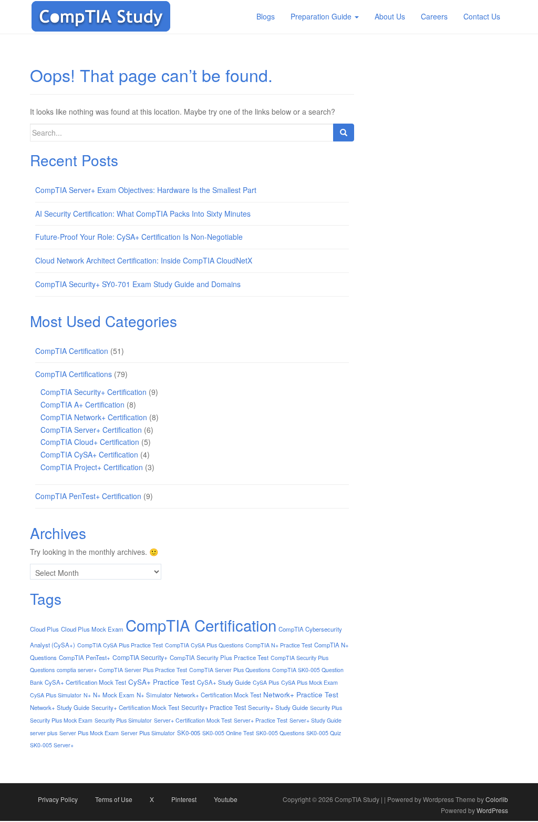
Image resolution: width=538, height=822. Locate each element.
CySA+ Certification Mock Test (85, 682)
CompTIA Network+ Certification (93, 417)
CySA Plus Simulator (55, 695)
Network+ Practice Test (300, 694)
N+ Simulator (154, 695)
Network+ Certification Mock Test (217, 695)
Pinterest (183, 799)
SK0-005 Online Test (228, 733)
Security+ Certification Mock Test (135, 707)
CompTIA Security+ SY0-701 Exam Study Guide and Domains (138, 284)
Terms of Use (113, 799)
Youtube (225, 799)
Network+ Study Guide (59, 707)
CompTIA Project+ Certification (91, 467)
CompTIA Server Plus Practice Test (143, 670)
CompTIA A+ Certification (82, 404)
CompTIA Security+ (140, 657)
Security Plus (326, 708)
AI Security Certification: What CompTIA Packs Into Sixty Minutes (143, 213)
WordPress (492, 810)
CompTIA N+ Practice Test (278, 645)
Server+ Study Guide (315, 720)
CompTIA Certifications (73, 374)
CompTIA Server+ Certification (91, 429)
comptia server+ (77, 670)
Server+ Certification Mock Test (193, 720)
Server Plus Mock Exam (89, 733)
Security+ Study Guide (278, 707)
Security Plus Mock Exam (61, 720)
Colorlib (496, 799)
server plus (43, 733)
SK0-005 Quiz (323, 733)
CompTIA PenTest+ (84, 657)
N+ (87, 695)
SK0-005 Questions (280, 733)
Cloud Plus (44, 629)
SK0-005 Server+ (52, 745)
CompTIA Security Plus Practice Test (219, 657)
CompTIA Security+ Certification (93, 392)
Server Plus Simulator (148, 733)
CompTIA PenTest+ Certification (88, 496)
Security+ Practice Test (213, 707)
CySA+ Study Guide (224, 682)
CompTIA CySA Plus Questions (204, 645)
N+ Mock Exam (113, 695)
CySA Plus (266, 682)
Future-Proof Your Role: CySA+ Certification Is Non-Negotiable (139, 236)
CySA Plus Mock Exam (309, 682)
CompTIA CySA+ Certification (89, 454)
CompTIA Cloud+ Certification (89, 442)
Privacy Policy (58, 799)
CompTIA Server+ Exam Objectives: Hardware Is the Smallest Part (145, 190)
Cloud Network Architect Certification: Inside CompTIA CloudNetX (143, 260)
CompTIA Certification (71, 351)
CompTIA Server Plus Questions (229, 670)
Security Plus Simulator (123, 720)
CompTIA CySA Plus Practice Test (120, 645)
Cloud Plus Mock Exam (92, 629)
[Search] (343, 132)
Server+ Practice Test (260, 720)
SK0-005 (188, 732)
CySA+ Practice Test (161, 682)
